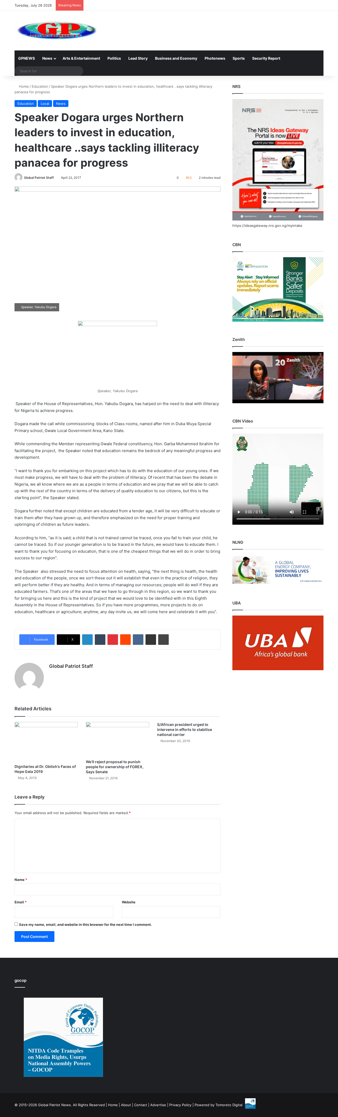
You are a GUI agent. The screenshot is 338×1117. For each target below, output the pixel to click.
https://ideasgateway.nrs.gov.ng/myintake (267, 225)
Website (128, 902)
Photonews (215, 58)
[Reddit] (125, 639)
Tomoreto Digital (228, 1105)
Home (23, 86)
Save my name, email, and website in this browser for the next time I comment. (85, 924)
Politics (114, 58)
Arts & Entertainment (81, 58)
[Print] (163, 639)
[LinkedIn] (87, 639)
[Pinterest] (112, 639)
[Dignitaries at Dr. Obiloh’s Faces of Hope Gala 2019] (46, 742)
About (126, 1105)
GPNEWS (26, 58)
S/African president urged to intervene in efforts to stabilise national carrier (184, 729)
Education (40, 86)
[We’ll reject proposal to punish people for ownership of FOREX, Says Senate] (117, 739)
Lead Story (138, 58)
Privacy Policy (180, 1105)
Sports (239, 58)
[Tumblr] (100, 639)
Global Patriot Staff (39, 178)
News (47, 58)
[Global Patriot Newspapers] (56, 30)
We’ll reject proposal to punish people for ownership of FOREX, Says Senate (114, 766)
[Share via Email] (150, 639)
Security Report (266, 58)
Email (21, 902)
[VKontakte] (138, 639)
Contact (140, 1105)
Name (21, 879)
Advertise (158, 1105)
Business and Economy (176, 58)
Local (45, 103)
